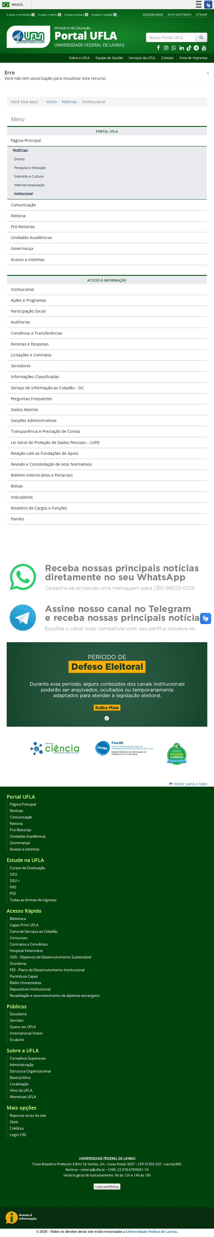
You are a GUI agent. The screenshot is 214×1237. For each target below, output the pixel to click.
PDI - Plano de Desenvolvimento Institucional (47, 970)
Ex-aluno (17, 1039)
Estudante (18, 1014)
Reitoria (18, 215)
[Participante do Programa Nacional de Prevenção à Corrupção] (177, 753)
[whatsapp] (174, 47)
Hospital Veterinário (26, 950)
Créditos (17, 1128)
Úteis (14, 1122)
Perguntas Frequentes (31, 398)
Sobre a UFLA (79, 57)
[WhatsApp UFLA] (107, 576)
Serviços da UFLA (142, 57)
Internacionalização (29, 185)
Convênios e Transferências (36, 333)
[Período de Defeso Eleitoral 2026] (107, 684)
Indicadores (22, 497)
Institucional (23, 193)
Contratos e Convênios (29, 944)
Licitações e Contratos (31, 354)
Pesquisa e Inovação (30, 167)
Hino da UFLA (21, 1090)
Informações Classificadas (35, 376)
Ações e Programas (28, 300)
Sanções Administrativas (34, 420)
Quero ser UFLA (23, 1027)
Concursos (18, 938)
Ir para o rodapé (104, 14)
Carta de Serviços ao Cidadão (34, 931)
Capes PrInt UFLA (24, 925)
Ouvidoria (18, 963)
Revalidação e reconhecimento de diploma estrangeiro (55, 995)
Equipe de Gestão (109, 57)
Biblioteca (18, 918)
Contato (167, 57)
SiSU (13, 874)
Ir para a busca (76, 14)
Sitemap (201, 14)
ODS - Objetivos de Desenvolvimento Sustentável (50, 957)
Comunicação (23, 204)
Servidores (21, 365)
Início (52, 101)
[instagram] (167, 47)
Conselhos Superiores (28, 1058)
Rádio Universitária (25, 982)
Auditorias (20, 322)
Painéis (17, 518)
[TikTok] (189, 47)
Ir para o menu (49, 14)
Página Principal (26, 140)
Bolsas (17, 486)
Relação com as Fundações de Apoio (44, 453)
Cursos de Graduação (27, 868)
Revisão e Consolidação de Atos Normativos (51, 464)
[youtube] (204, 47)
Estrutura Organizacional (30, 1071)
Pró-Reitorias (23, 226)
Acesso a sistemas (28, 259)
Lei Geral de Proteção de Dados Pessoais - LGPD (55, 442)
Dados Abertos (24, 409)
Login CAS (18, 1134)
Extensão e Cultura (28, 176)
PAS (13, 887)
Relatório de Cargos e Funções (39, 508)
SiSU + (15, 880)
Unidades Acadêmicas (31, 237)
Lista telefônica (107, 1186)
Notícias (69, 101)
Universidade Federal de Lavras (151, 1232)
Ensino (19, 159)
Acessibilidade (153, 14)
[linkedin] (182, 47)
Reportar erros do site (28, 1115)
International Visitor (26, 1033)
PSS (13, 893)
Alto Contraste (179, 14)
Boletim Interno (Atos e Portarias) (41, 475)
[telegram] (197, 47)
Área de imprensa (193, 57)
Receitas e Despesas (30, 344)
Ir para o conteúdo (20, 14)
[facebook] (159, 47)
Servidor (17, 1020)
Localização (19, 1084)
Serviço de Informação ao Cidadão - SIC (47, 387)
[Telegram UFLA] (107, 617)
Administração (22, 1064)
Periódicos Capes (24, 976)
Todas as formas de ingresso (33, 900)
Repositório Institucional (30, 989)
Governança (22, 248)
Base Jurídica (20, 1077)
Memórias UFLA (23, 1097)
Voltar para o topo (190, 783)
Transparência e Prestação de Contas (45, 431)
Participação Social (28, 311)
